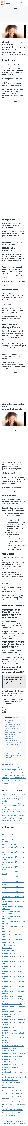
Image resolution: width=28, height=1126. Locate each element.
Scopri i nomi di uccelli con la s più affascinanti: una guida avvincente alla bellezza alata (13, 811)
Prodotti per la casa (9, 1030)
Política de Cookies (18, 1123)
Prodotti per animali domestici (13, 1027)
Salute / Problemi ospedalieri (13, 1107)
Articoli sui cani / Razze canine (13, 939)
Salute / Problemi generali (12, 1093)
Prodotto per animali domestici (14, 1077)
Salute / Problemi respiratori (12, 1110)
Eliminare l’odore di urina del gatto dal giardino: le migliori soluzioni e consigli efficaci (13, 805)
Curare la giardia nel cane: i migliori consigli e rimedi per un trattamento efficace (13, 799)
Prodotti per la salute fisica (12, 1056)
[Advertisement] (14, 15)
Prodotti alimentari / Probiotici (13, 1019)
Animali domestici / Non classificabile (11, 913)
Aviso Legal (7, 1123)
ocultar (16, 718)
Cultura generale (8, 945)
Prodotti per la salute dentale (13, 1046)
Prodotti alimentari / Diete (12, 1004)
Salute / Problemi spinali (11, 1113)
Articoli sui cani (7, 931)
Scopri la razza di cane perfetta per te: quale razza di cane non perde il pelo (13, 795)
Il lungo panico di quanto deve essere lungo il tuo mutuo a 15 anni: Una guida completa (13, 769)
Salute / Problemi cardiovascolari (8, 1087)
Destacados (7, 948)
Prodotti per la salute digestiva (13, 1054)
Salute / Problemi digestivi (12, 1090)
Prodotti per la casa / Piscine (13, 1043)
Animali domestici (9, 844)
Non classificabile (11, 764)
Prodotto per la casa (10, 1080)
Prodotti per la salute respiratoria (10, 1068)
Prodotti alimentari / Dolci (12, 1012)
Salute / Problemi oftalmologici (14, 1104)
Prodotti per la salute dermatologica (10, 1050)
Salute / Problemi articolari (12, 1083)
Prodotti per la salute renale (12, 1064)
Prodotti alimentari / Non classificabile (11, 1015)
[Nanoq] (6, 3)
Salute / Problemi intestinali (12, 1101)
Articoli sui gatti (8, 942)
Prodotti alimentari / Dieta (12, 996)
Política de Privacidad (16, 1122)
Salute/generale (8, 1115)
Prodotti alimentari (9, 953)
